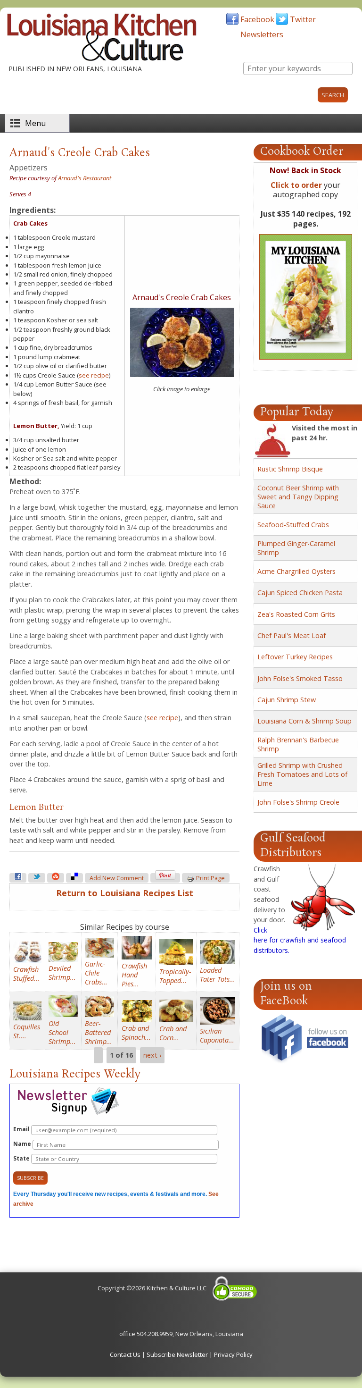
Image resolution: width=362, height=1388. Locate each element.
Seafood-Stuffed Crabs (293, 524)
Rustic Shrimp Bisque (290, 468)
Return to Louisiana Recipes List (124, 893)
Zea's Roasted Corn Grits (296, 614)
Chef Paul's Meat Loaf (291, 635)
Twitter (303, 19)
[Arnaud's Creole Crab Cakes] (182, 374)
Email (22, 1129)
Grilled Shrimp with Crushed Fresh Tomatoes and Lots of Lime (302, 774)
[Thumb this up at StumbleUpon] (55, 878)
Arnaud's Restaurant (84, 178)
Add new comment (117, 878)
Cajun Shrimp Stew (286, 699)
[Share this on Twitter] (36, 878)
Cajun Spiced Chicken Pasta (300, 592)
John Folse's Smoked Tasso (300, 678)
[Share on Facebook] (17, 878)
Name (23, 1143)
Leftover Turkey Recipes (295, 656)
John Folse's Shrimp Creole (298, 802)
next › (152, 1055)
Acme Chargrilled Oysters (296, 571)
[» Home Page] (102, 59)
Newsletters (261, 34)
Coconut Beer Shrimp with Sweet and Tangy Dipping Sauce (298, 496)
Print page (210, 878)
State (22, 1158)
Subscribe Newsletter (177, 1354)
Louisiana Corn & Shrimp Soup (304, 720)
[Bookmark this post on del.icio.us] (74, 878)
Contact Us (125, 1354)
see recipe (94, 375)
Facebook (257, 19)
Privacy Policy (233, 1354)
